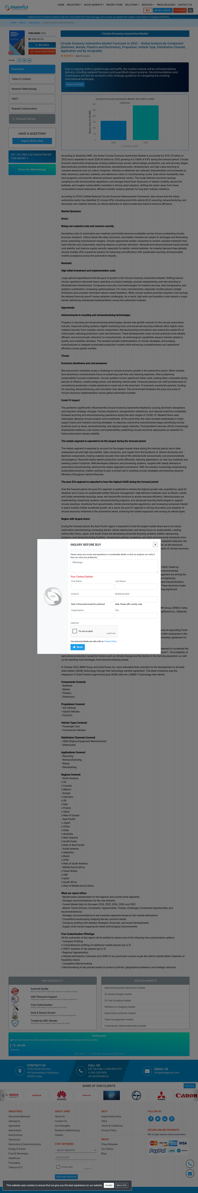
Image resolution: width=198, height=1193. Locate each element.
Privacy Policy (110, 641)
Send (80, 647)
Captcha (75, 623)
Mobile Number (122, 594)
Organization (77, 610)
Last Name (120, 581)
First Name (76, 581)
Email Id (75, 594)
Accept (108, 1185)
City (117, 610)
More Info (122, 1185)
